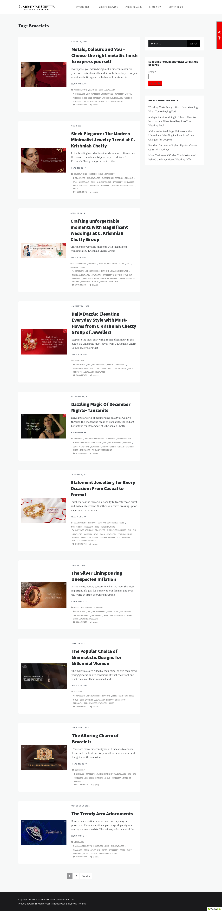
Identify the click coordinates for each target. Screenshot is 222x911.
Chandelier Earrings (116, 530)
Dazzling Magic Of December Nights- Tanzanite (100, 407)
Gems (75, 182)
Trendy (93, 853)
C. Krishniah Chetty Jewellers (111, 774)
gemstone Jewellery (83, 368)
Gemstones (107, 94)
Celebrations (80, 90)
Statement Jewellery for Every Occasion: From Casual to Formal (103, 488)
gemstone (84, 182)
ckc (89, 364)
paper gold (119, 615)
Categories (83, 7)
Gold (101, 90)
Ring (128, 263)
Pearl (122, 850)
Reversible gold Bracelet (106, 278)
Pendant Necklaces (81, 537)
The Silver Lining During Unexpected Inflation (96, 576)
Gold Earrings (119, 368)
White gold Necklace (94, 101)
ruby (129, 850)
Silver (86, 853)
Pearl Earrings (125, 534)
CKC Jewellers (93, 94)
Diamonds (77, 850)
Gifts (104, 850)
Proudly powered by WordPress (34, 903)
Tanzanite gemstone (101, 450)
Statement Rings (87, 540)
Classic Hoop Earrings (113, 178)
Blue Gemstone (82, 442)
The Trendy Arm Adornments (102, 813)
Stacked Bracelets (108, 537)
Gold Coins (125, 611)
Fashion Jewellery (81, 275)
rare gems (88, 278)
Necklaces (100, 372)
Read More (77, 83)
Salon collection (89, 281)
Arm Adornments (83, 846)
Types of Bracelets (108, 853)
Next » (86, 876)
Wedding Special (78, 267)
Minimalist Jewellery (100, 185)
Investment (76, 527)
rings (75, 188)
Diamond (93, 90)
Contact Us (176, 7)
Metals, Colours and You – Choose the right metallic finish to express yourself (104, 55)
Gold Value (96, 615)
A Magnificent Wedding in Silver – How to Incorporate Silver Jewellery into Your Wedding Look (172, 121)
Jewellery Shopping (112, 275)
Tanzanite (85, 450)
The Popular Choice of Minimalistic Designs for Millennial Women (97, 657)
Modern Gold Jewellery (123, 185)
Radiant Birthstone (112, 446)
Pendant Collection (116, 700)
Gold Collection (103, 368)
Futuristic (112, 263)
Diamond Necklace (119, 271)
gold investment (81, 615)
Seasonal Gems (124, 438)
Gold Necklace (104, 182)
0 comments (81, 192)
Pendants (78, 703)
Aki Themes (80, 903)
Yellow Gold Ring (114, 101)
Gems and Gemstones (94, 438)
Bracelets (80, 94)
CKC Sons (89, 778)
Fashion (102, 263)
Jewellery (110, 90)
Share (95, 104)
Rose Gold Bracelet (91, 98)
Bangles (80, 774)
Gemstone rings (126, 696)
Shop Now (155, 7)
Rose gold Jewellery (113, 98)
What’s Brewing (108, 7)
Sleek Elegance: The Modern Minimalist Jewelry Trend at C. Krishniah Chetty (103, 139)
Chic (107, 846)
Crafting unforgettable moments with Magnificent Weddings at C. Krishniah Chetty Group (99, 230)
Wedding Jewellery (109, 281)
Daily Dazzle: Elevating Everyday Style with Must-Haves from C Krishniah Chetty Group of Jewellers (104, 323)
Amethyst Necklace (84, 530)
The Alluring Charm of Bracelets (95, 738)
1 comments (81, 104)
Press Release (133, 7)
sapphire (77, 853)
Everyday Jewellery (116, 364)
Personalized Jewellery (95, 703)
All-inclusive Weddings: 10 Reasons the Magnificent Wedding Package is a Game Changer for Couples (171, 135)
